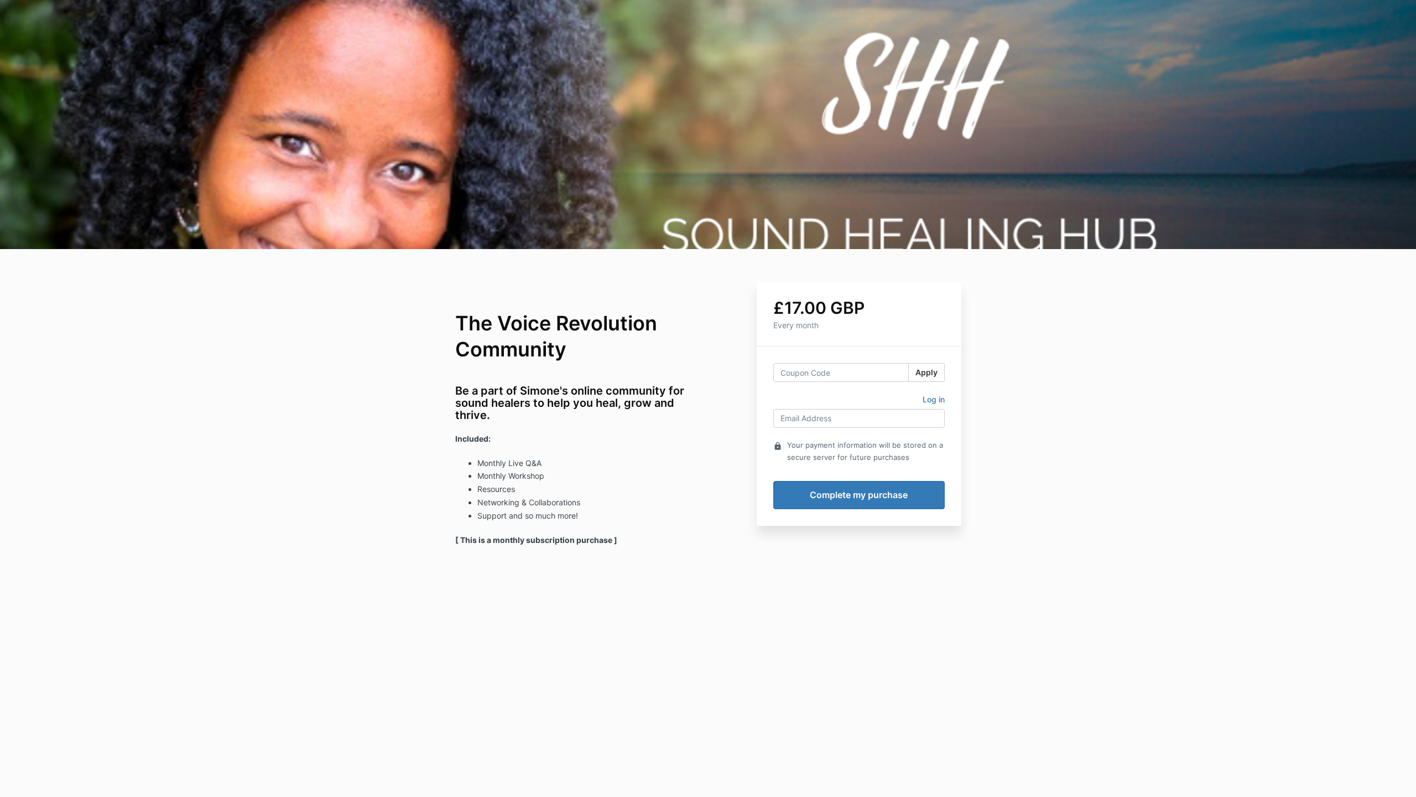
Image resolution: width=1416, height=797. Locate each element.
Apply (926, 372)
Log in (934, 399)
